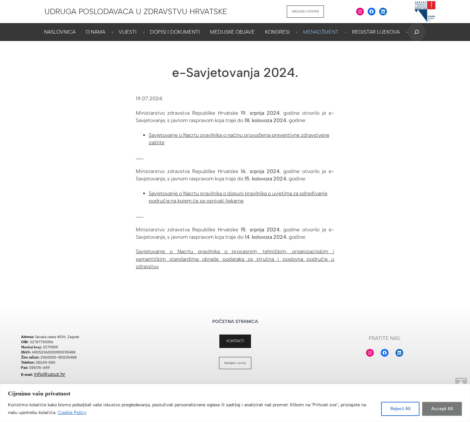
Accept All (442, 408)
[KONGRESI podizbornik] (297, 32)
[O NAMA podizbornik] (112, 32)
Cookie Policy (72, 412)
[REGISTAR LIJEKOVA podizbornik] (407, 32)
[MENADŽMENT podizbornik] (346, 32)
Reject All (400, 408)
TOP (461, 383)
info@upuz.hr (49, 374)
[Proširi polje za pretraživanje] (416, 32)
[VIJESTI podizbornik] (144, 32)
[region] (235, 403)
